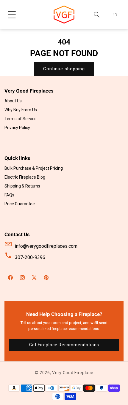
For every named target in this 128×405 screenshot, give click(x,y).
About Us (13, 101)
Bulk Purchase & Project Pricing (33, 168)
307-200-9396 (30, 257)
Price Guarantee (19, 203)
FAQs (9, 195)
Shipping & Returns (22, 186)
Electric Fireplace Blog (24, 177)
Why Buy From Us (20, 109)
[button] (11, 14)
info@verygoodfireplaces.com (46, 246)
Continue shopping (64, 69)
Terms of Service (20, 118)
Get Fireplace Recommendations (64, 344)
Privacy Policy (17, 127)
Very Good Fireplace (72, 372)
